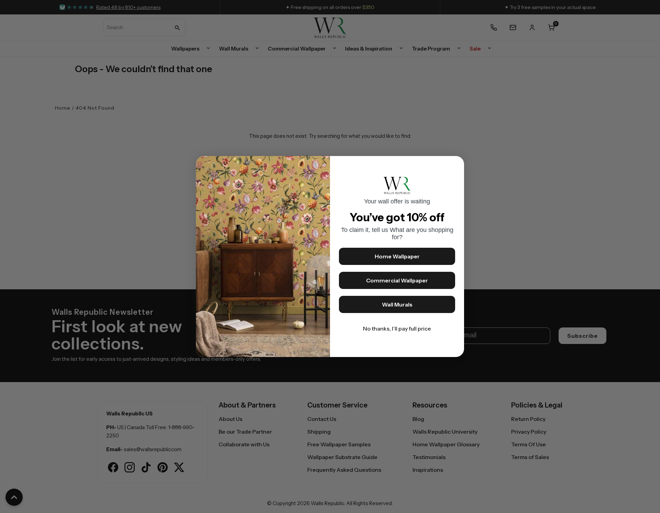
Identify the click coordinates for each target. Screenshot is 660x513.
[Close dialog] (455, 164)
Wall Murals (397, 304)
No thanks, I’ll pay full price (397, 328)
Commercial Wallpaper (397, 280)
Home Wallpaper (397, 256)
